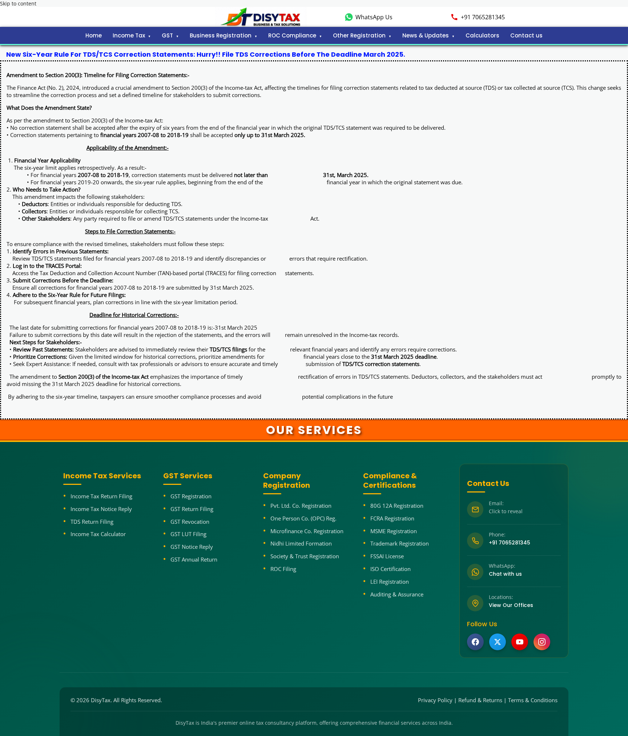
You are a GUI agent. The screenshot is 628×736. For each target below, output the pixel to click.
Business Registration (220, 35)
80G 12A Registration (396, 505)
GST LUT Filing (188, 534)
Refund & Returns (480, 700)
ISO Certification (390, 568)
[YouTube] (519, 642)
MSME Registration (393, 531)
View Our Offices (511, 605)
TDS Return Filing (92, 521)
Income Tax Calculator (98, 534)
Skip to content (18, 3)
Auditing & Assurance (396, 594)
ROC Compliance (292, 35)
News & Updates (425, 35)
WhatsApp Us (373, 17)
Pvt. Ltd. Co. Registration (300, 505)
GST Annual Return (193, 559)
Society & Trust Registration (304, 556)
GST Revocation (189, 521)
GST (167, 35)
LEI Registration (389, 581)
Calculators (482, 35)
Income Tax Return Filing (101, 496)
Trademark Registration (399, 543)
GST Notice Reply (191, 546)
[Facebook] (475, 642)
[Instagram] (542, 642)
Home (93, 35)
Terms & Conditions (532, 700)
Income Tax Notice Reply (101, 508)
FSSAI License (387, 556)
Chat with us (505, 574)
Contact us (526, 35)
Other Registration (359, 35)
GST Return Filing (191, 508)
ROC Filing (283, 568)
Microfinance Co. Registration (306, 531)
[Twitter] (497, 642)
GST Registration (191, 496)
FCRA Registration (392, 518)
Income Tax (129, 35)
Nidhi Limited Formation (301, 543)
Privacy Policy (435, 700)
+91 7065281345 (483, 17)
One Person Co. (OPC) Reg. (303, 518)
